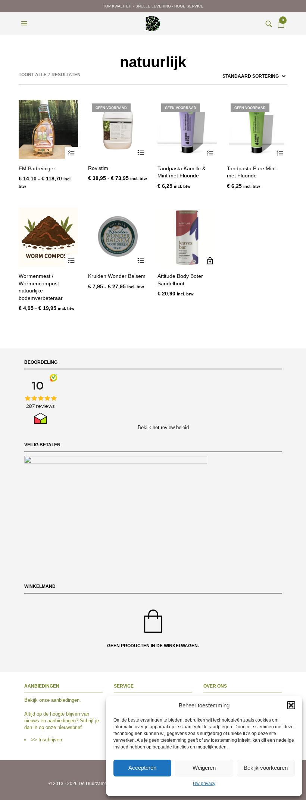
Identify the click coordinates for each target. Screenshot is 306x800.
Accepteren (142, 768)
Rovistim (98, 168)
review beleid (175, 427)
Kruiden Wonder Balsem (117, 276)
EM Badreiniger (37, 168)
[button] (291, 705)
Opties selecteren (71, 153)
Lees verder (210, 153)
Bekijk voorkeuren (266, 768)
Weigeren (204, 768)
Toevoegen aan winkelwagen (210, 260)
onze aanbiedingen (59, 700)
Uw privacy (204, 783)
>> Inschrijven (46, 739)
